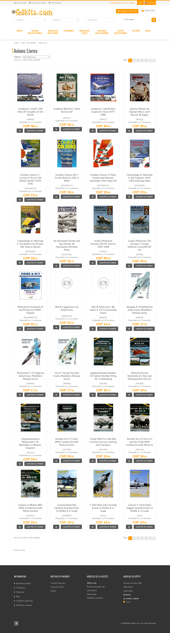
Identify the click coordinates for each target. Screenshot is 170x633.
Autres (136, 30)
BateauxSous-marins (102, 32)
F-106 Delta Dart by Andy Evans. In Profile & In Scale (103, 508)
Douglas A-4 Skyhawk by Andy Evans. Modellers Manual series (140, 309)
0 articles (128, 11)
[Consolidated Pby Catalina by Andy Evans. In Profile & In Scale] (56, 527)
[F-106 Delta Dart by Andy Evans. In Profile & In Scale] (92, 527)
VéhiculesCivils (84, 32)
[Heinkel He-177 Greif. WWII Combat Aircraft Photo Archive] (56, 461)
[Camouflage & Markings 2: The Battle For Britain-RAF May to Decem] (20, 263)
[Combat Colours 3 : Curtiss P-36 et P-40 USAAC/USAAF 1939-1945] (20, 199)
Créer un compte (128, 3)
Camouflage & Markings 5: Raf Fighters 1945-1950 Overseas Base (140, 177)
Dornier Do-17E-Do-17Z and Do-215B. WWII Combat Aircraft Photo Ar (139, 442)
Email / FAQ (149, 10)
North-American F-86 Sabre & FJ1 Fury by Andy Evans (103, 309)
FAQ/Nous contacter (24, 605)
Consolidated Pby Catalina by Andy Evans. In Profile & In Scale (66, 508)
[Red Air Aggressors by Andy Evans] (56, 327)
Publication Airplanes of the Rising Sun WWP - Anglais (30, 309)
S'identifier (114, 3)
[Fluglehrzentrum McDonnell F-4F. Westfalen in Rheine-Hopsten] (20, 464)
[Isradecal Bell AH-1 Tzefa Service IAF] (56, 129)
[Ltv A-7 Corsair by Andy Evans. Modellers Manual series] (56, 395)
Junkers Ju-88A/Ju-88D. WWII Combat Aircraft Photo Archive (30, 508)
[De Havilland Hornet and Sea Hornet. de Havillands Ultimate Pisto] (56, 265)
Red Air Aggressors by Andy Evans (66, 308)
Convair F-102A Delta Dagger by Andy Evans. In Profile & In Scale (139, 508)
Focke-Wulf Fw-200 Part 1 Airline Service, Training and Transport (103, 442)
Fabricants (20, 592)
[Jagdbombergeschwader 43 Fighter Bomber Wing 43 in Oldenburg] (92, 395)
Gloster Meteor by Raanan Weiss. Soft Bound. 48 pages (139, 111)
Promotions (20, 588)
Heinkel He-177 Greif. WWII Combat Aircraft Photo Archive (67, 442)
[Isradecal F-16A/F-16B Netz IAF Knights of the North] (20, 130)
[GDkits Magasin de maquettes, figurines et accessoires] (37, 13)
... (150, 60)
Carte (128, 602)
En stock (130, 19)
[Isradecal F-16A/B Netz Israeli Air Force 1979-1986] (92, 130)
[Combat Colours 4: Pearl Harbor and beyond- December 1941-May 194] (92, 196)
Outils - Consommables (29, 42)
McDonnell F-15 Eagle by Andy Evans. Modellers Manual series (30, 375)
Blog (18, 596)
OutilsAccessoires (120, 32)
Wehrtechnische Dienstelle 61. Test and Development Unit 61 (139, 375)
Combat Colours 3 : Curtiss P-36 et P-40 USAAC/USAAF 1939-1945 (30, 179)
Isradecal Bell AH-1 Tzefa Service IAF (66, 110)
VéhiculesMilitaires (53, 32)
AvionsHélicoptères (35, 32)
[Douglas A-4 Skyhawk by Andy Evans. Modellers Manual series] (129, 329)
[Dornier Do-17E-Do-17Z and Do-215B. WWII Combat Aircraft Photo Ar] (129, 461)
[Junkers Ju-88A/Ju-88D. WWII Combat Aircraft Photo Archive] (20, 527)
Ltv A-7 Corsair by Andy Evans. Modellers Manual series (67, 375)
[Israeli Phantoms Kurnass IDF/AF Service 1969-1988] (92, 263)
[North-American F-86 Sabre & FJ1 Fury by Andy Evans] (92, 329)
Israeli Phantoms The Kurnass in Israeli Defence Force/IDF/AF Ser (139, 245)
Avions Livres (43, 42)
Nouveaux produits (23, 583)
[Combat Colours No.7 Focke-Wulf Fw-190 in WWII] (56, 196)
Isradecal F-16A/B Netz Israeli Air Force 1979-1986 (103, 111)
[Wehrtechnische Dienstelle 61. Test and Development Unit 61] (129, 395)
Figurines (69, 30)
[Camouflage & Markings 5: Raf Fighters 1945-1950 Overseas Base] (129, 196)
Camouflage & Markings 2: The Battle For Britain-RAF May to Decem (30, 243)
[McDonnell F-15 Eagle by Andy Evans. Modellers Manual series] (20, 395)
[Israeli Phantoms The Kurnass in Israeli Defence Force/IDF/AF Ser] (129, 265)
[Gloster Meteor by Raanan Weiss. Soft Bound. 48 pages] (129, 130)
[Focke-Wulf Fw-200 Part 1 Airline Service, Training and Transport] (92, 461)
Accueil (16, 42)
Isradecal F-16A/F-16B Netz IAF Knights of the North (30, 111)
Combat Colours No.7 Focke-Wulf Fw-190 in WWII (67, 177)
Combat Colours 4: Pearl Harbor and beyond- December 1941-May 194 (103, 177)
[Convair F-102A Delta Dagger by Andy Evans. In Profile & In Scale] (129, 527)
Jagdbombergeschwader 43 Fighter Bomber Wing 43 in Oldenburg (103, 375)
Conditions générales (24, 601)
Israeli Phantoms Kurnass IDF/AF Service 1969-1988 (103, 243)
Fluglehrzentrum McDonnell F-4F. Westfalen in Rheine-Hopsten (30, 443)
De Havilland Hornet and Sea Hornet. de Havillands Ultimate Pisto (66, 245)
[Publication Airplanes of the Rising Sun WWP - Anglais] (20, 329)
